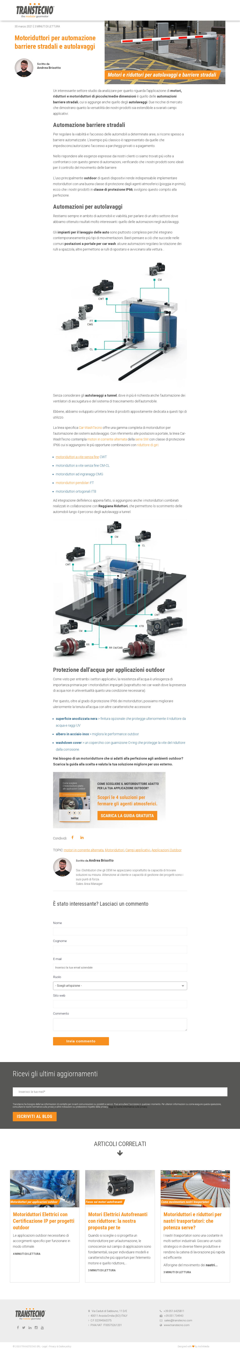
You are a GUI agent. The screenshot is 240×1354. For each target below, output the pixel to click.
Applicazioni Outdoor (167, 850)
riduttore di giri (147, 445)
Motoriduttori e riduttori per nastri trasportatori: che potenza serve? (193, 1221)
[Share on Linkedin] (82, 837)
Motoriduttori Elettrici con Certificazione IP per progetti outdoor (43, 1221)
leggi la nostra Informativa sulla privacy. (128, 1107)
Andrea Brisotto (49, 68)
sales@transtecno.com (178, 1320)
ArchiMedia (203, 1346)
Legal (44, 1346)
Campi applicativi (137, 850)
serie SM (141, 439)
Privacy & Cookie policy (60, 1346)
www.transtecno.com (177, 1325)
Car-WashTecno (90, 428)
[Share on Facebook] (72, 837)
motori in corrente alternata (107, 439)
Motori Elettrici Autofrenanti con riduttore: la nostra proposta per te (117, 1221)
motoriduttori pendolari (72, 483)
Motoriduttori (114, 850)
